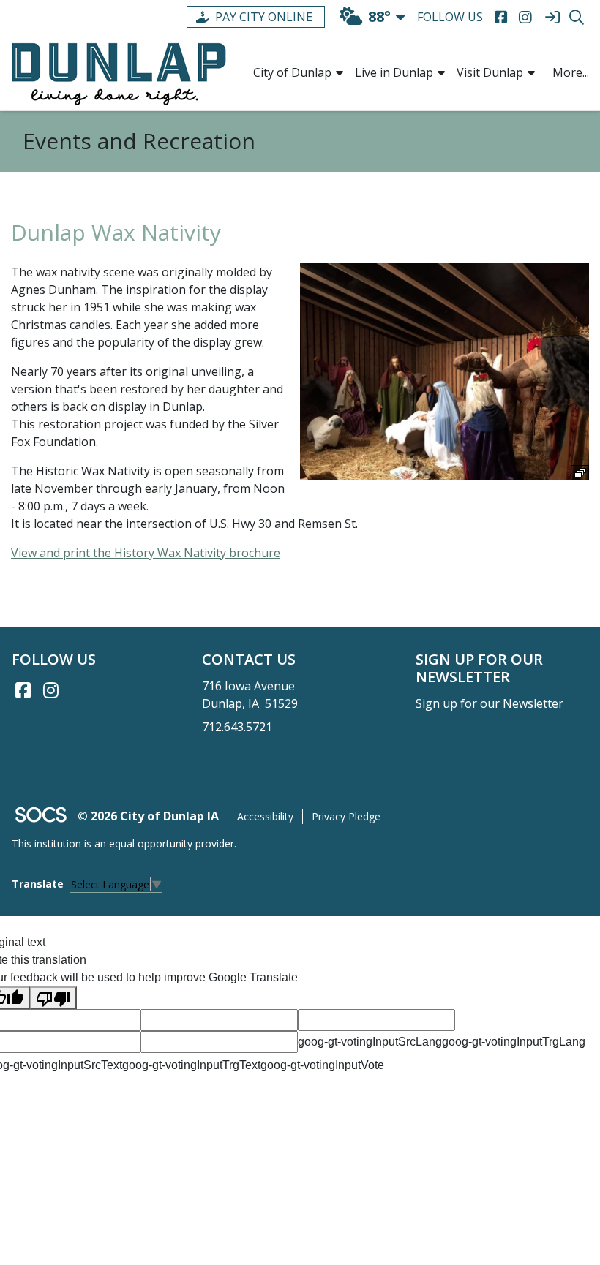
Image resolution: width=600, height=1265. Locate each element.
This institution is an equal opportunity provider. (124, 843)
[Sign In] (552, 17)
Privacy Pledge (346, 816)
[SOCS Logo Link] (40, 816)
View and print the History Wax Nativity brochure (145, 553)
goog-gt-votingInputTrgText (191, 1065)
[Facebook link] (23, 690)
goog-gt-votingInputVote (322, 1065)
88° (379, 16)
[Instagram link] (50, 690)
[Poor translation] (53, 997)
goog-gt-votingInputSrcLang (370, 1041)
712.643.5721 (237, 727)
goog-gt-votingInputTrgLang (513, 1041)
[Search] (576, 17)
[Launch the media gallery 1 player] (444, 371)
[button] (339, 72)
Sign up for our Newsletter (489, 703)
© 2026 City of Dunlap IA (148, 816)
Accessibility (265, 816)
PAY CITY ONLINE (263, 17)
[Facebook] (501, 17)
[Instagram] (525, 17)
